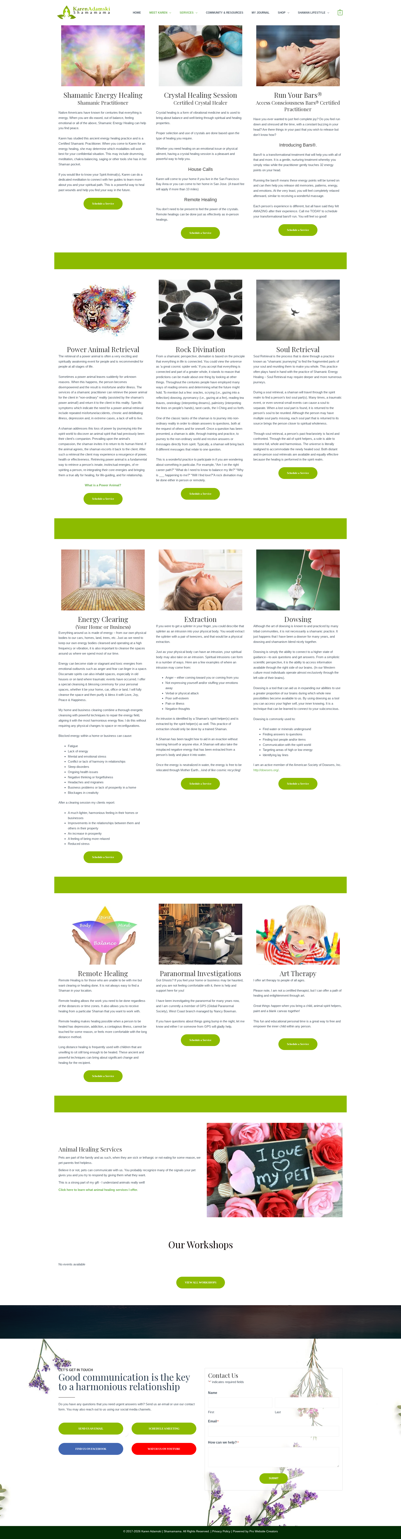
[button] (103, 204)
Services (187, 12)
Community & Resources (224, 12)
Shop (282, 12)
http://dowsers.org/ (266, 770)
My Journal (260, 12)
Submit (273, 1478)
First (211, 1412)
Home (137, 12)
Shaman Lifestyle (311, 12)
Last (278, 1412)
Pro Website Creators (263, 1531)
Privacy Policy (221, 1531)
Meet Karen (158, 12)
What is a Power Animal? (103, 485)
